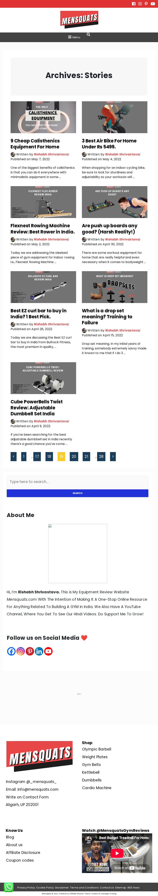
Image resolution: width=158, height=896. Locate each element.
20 (74, 456)
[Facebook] (11, 651)
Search (77, 493)
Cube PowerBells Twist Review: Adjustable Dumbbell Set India (37, 408)
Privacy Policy (26, 887)
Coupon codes (20, 860)
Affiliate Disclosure (23, 852)
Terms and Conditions (84, 887)
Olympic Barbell (96, 749)
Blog (10, 837)
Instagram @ (31, 781)
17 (37, 456)
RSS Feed (134, 887)
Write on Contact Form (27, 797)
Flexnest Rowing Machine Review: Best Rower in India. (43, 228)
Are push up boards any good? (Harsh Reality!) (109, 228)
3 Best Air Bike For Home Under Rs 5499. (109, 144)
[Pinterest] (30, 651)
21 (86, 456)
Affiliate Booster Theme (80, 894)
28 (101, 456)
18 (49, 456)
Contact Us (107, 887)
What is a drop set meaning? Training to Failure (107, 316)
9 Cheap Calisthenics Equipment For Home (35, 144)
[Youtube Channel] (48, 651)
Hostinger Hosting (108, 894)
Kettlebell (91, 772)
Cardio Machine (97, 787)
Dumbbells (92, 780)
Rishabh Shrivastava (51, 154)
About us (14, 844)
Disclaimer (62, 887)
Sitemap (120, 887)
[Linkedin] (39, 651)
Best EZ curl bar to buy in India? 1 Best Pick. (39, 313)
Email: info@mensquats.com (32, 789)
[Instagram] (20, 651)
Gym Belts (91, 764)
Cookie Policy (45, 887)
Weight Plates (95, 757)
